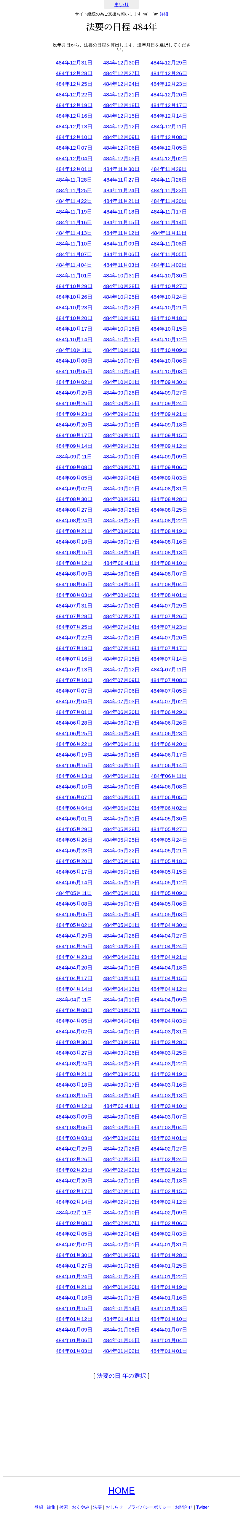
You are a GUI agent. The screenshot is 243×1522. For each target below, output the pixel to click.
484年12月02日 (169, 158)
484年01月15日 (74, 1308)
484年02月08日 (74, 1223)
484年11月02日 (169, 265)
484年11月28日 (74, 180)
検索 (63, 1507)
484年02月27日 (169, 1149)
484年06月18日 (121, 755)
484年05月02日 (74, 925)
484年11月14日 (169, 222)
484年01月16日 (169, 1298)
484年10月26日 (74, 297)
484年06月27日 (121, 723)
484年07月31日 (74, 606)
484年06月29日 (169, 712)
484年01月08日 (121, 1330)
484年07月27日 (121, 616)
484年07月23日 (169, 627)
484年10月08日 (74, 361)
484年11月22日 (74, 201)
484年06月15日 (121, 765)
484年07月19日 (74, 648)
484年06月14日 (169, 765)
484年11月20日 (169, 201)
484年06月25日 (74, 733)
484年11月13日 (74, 233)
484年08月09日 (74, 574)
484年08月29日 (121, 499)
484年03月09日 (74, 1117)
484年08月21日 (74, 531)
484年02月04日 (121, 1234)
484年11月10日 (74, 244)
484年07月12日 (121, 670)
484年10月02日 (74, 382)
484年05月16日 (121, 872)
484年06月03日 (121, 808)
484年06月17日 (169, 755)
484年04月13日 (121, 989)
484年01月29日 (121, 1255)
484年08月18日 (74, 542)
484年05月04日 (121, 914)
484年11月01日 (74, 276)
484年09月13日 (121, 446)
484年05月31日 (121, 819)
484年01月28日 (169, 1255)
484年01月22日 (169, 1276)
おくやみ (80, 1507)
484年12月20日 (169, 95)
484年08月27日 (74, 510)
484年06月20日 (169, 744)
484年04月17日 (74, 978)
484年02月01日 (121, 1245)
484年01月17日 (121, 1298)
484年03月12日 (74, 1106)
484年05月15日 (169, 872)
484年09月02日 (74, 489)
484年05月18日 (169, 861)
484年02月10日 (121, 1213)
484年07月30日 (121, 606)
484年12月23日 (169, 84)
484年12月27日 (121, 73)
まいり (121, 4)
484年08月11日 (121, 563)
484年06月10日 (74, 787)
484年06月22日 (74, 744)
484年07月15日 (121, 659)
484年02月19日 (121, 1181)
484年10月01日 (121, 382)
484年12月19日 (74, 105)
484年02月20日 (74, 1181)
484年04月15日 (169, 978)
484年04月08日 (74, 1010)
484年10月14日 (74, 339)
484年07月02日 (169, 702)
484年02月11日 (74, 1213)
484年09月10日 (121, 457)
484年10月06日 (169, 361)
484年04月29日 (74, 936)
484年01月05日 (121, 1340)
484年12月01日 (74, 169)
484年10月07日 (121, 361)
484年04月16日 (121, 978)
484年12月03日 (121, 158)
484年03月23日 (121, 1064)
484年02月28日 (121, 1149)
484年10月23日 (74, 308)
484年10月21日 (169, 308)
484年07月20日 (169, 638)
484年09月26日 (74, 403)
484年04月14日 (74, 989)
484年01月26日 (121, 1266)
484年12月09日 (121, 137)
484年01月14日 (121, 1308)
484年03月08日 (121, 1117)
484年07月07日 (74, 691)
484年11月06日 (121, 254)
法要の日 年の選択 (121, 1375)
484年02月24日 (169, 1159)
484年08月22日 (169, 521)
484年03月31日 (169, 1032)
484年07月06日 (121, 691)
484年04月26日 (74, 946)
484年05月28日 (121, 829)
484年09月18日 (169, 425)
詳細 (164, 14)
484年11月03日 (121, 265)
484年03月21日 (74, 1074)
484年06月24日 (121, 733)
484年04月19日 (121, 968)
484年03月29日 (121, 1042)
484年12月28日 (74, 73)
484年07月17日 (169, 648)
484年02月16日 (121, 1191)
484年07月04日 (74, 702)
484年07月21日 (121, 638)
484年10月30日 (169, 276)
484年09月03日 (169, 478)
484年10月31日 (121, 276)
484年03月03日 (74, 1138)
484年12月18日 (121, 105)
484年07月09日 (121, 680)
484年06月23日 (169, 733)
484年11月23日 (169, 190)
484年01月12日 (74, 1319)
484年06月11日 (169, 776)
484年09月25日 (121, 403)
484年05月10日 (121, 893)
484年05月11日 (74, 893)
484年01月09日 (74, 1330)
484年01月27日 (74, 1266)
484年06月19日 (74, 755)
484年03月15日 (74, 1095)
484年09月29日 (74, 393)
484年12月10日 (74, 137)
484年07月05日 (169, 691)
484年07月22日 (74, 638)
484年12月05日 (169, 148)
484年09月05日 (74, 478)
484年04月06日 (169, 1010)
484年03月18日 (74, 1085)
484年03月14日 (121, 1095)
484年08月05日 (121, 584)
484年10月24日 (169, 297)
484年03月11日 (121, 1106)
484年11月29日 (169, 169)
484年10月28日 (121, 286)
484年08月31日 (169, 489)
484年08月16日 (169, 542)
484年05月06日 (169, 904)
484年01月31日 (169, 1245)
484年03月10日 (169, 1106)
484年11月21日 (121, 201)
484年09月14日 (74, 446)
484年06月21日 (121, 744)
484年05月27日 (169, 829)
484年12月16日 (74, 116)
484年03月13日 (169, 1095)
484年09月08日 (74, 467)
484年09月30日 (169, 382)
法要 (97, 1507)
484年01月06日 (74, 1340)
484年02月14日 (74, 1202)
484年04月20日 (74, 968)
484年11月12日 (121, 233)
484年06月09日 (121, 787)
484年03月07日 (169, 1117)
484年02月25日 (121, 1159)
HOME (121, 1490)
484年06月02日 (169, 808)
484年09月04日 (121, 478)
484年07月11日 (169, 670)
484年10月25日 (121, 297)
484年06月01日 (74, 819)
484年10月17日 (74, 329)
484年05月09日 (169, 893)
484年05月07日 (121, 904)
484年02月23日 (74, 1170)
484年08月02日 (121, 595)
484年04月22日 (121, 957)
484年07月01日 (74, 712)
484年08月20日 (121, 531)
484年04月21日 (169, 957)
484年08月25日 (169, 510)
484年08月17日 (121, 542)
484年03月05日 (121, 1127)
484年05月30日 (169, 819)
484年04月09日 (169, 1000)
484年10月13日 (121, 339)
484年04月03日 (169, 1021)
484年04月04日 (121, 1021)
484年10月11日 (74, 350)
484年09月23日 (74, 414)
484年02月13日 (121, 1202)
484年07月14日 (169, 659)
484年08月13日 (169, 552)
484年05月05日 (74, 914)
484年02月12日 (169, 1202)
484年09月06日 (169, 467)
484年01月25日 (169, 1266)
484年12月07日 (74, 148)
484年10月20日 (74, 318)
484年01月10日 (169, 1319)
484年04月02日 (74, 1032)
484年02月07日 (121, 1223)
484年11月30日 (121, 169)
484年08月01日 (169, 595)
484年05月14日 (74, 883)
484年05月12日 (169, 883)
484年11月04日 (74, 265)
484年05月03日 (169, 914)
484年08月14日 (121, 552)
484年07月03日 (121, 702)
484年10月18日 (169, 318)
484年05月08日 (74, 904)
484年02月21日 (169, 1170)
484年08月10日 (169, 563)
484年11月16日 (74, 222)
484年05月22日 (121, 851)
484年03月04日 (169, 1127)
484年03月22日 (169, 1064)
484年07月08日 (169, 680)
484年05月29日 (74, 829)
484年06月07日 (74, 797)
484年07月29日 (169, 606)
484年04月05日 (74, 1021)
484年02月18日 (169, 1181)
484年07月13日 (74, 670)
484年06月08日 (169, 787)
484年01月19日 (169, 1287)
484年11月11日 (169, 233)
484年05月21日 (169, 851)
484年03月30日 (74, 1042)
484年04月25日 (121, 946)
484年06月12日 (121, 776)
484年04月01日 (121, 1032)
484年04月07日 (121, 1010)
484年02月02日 (74, 1245)
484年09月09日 (169, 457)
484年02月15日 (169, 1191)
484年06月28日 (74, 723)
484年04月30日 (169, 925)
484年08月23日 (121, 521)
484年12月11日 (169, 127)
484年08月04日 (169, 584)
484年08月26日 (121, 510)
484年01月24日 (74, 1276)
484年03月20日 (121, 1074)
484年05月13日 (121, 883)
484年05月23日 (74, 851)
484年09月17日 (74, 435)
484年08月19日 (169, 531)
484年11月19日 (74, 212)
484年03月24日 (74, 1064)
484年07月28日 (74, 616)
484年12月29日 (169, 63)
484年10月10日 (121, 350)
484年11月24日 (121, 190)
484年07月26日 (169, 616)
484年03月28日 (169, 1042)
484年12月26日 (169, 73)
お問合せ (184, 1507)
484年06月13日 (74, 776)
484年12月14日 (169, 116)
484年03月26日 (121, 1053)
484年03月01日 (169, 1138)
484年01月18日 (74, 1298)
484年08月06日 (74, 584)
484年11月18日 (121, 212)
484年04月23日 (74, 957)
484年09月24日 (169, 403)
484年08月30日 (74, 499)
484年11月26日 (169, 180)
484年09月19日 (121, 425)
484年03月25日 (169, 1053)
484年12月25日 (74, 84)
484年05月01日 (121, 925)
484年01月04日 (169, 1340)
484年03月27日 (74, 1053)
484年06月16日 (74, 765)
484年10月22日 (121, 308)
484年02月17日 (74, 1191)
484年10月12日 (169, 339)
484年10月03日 (169, 371)
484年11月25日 (74, 190)
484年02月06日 (169, 1223)
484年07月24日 (121, 627)
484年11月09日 (121, 244)
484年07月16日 (74, 659)
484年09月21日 (169, 414)
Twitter (202, 1507)
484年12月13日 (74, 127)
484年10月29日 (74, 286)
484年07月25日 (74, 627)
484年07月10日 (74, 680)
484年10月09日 (169, 350)
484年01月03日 (74, 1351)
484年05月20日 (74, 861)
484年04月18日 (169, 968)
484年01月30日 (74, 1255)
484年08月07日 (169, 574)
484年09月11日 (74, 457)
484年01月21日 (74, 1287)
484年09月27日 (169, 393)
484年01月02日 (121, 1351)
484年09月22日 (121, 414)
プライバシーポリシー (149, 1507)
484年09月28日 (121, 393)
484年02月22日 (121, 1170)
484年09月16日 (121, 435)
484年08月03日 (74, 595)
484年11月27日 (121, 180)
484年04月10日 (121, 1000)
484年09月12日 (169, 446)
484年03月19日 (169, 1074)
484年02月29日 (74, 1149)
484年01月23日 (121, 1276)
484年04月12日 (169, 989)
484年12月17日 (169, 105)
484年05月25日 (121, 840)
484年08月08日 (121, 574)
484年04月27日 (169, 936)
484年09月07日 (121, 467)
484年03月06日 (74, 1127)
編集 (51, 1507)
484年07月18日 (121, 648)
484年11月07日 (74, 254)
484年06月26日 (169, 723)
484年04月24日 (169, 946)
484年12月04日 (74, 158)
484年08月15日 (74, 552)
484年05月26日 (74, 840)
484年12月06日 (121, 148)
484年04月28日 (121, 936)
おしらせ (114, 1507)
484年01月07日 (169, 1330)
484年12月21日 (121, 95)
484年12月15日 (121, 116)
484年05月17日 (74, 872)
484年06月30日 (121, 712)
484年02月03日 (169, 1234)
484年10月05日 (74, 371)
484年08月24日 (74, 521)
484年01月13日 (169, 1308)
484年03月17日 (121, 1085)
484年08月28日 (169, 499)
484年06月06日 (121, 797)
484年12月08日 (169, 137)
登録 (38, 1507)
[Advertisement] (121, 1428)
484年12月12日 (121, 127)
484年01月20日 (121, 1287)
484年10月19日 (121, 318)
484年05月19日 (121, 861)
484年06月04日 (74, 808)
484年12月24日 (121, 84)
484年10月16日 (121, 329)
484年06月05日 (169, 797)
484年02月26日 (74, 1159)
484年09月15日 (169, 435)
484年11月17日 (169, 212)
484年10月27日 (169, 286)
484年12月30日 (121, 63)
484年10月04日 (121, 371)
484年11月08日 (169, 244)
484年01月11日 (121, 1319)
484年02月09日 (169, 1213)
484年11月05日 (169, 254)
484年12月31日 (74, 63)
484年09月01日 (121, 489)
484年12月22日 (74, 95)
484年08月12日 (74, 563)
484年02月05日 (74, 1234)
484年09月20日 (74, 425)
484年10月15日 (169, 329)
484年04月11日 (74, 1000)
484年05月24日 (169, 840)
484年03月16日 (169, 1085)
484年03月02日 (121, 1138)
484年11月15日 (121, 222)
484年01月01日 (169, 1351)
